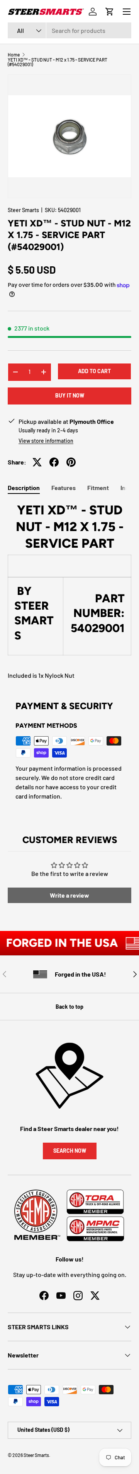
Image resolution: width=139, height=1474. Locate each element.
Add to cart (94, 371)
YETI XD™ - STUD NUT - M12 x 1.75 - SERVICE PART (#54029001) (57, 62)
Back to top (69, 1006)
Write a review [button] (69, 895)
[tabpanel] (69, 591)
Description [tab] (24, 487)
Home (14, 54)
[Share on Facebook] (54, 462)
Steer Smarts (23, 210)
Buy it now (69, 395)
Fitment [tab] (98, 487)
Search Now (69, 1150)
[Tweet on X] (37, 462)
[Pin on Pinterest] (71, 462)
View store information (46, 440)
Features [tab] (63, 487)
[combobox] (69, 30)
